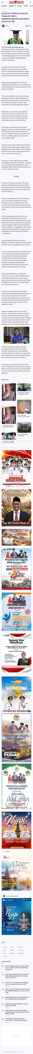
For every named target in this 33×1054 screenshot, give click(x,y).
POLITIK (20, 6)
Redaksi (7, 25)
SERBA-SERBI (21, 953)
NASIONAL (4, 6)
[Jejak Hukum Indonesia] (16, 2)
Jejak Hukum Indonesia (10, 1051)
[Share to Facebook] (26, 26)
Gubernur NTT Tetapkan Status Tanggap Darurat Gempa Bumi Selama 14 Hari (16, 983)
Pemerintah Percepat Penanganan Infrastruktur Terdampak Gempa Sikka (16, 1019)
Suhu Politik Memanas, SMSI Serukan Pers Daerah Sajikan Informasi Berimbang (17, 998)
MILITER (4, 950)
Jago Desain (30, 1051)
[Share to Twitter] (28, 26)
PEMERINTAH (12, 6)
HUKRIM (26, 6)
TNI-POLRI (5, 956)
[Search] (30, 2)
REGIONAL (12, 953)
